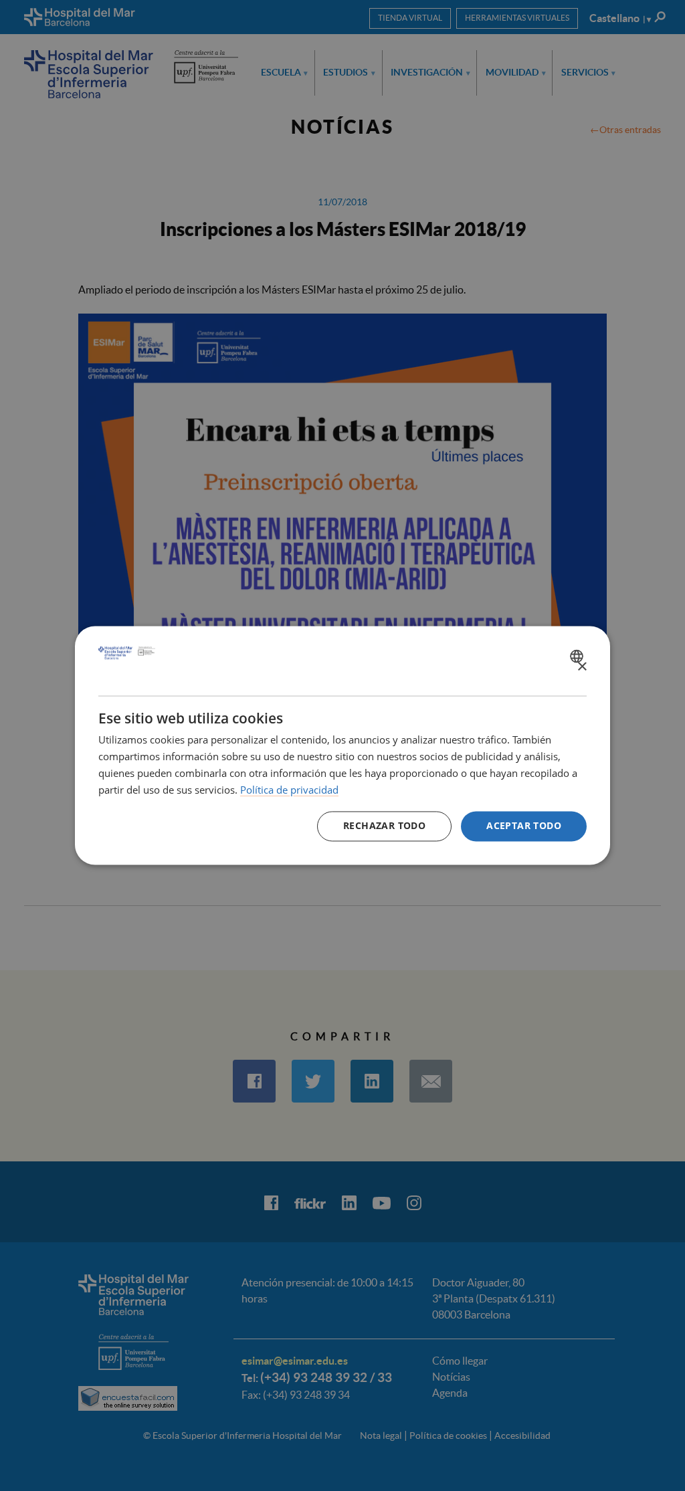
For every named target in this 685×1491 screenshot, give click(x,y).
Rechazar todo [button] (384, 826)
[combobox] (578, 656)
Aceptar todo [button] (523, 826)
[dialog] (342, 745)
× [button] (582, 667)
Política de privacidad (289, 789)
